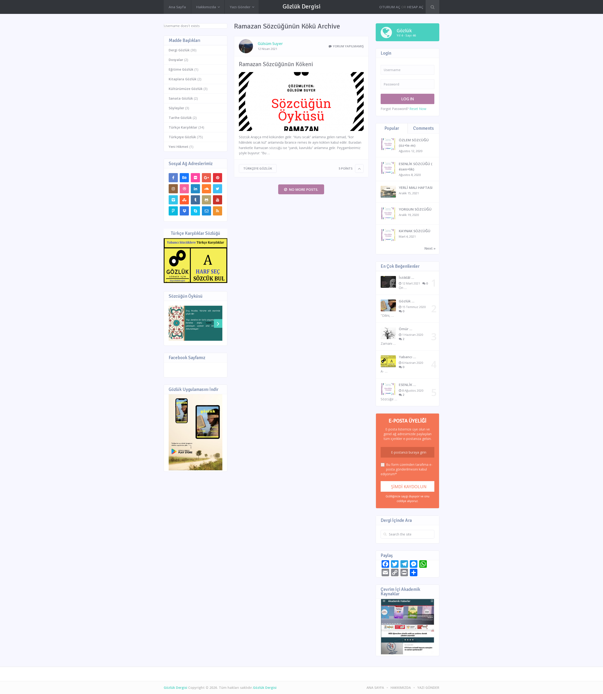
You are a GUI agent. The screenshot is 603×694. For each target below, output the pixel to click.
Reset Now (417, 108)
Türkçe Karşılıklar (183, 127)
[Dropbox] (184, 210)
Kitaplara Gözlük (182, 79)
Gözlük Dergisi (302, 6)
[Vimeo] (173, 199)
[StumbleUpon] (184, 199)
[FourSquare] (173, 210)
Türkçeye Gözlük (257, 168)
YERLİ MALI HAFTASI (415, 187)
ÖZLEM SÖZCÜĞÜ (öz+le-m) (414, 143)
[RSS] (217, 210)
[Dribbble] (184, 188)
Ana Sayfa (177, 6)
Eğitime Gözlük (181, 69)
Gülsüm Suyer (270, 43)
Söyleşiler (176, 108)
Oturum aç (389, 6)
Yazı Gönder (240, 6)
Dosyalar (176, 59)
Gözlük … (406, 301)
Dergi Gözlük (179, 50)
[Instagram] (173, 188)
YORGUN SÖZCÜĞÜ (415, 209)
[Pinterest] (217, 177)
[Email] (206, 210)
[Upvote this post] (359, 168)
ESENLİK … (407, 384)
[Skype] (195, 210)
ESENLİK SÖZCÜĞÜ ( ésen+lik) (415, 166)
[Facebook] (173, 177)
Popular (391, 128)
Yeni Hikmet (178, 146)
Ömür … (405, 328)
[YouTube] (217, 199)
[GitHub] (206, 199)
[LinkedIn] (195, 188)
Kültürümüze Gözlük (186, 88)
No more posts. (303, 189)
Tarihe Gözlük (180, 117)
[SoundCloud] (206, 188)
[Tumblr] (195, 199)
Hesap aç (415, 6)
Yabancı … (407, 356)
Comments (423, 128)
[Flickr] (195, 177)
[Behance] (184, 177)
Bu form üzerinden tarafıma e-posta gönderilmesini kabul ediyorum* (406, 469)
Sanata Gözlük (181, 98)
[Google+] (206, 177)
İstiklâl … (406, 277)
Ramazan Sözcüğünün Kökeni (276, 64)
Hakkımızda (206, 6)
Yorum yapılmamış (348, 46)
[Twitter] (217, 188)
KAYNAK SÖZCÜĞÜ (414, 230)
